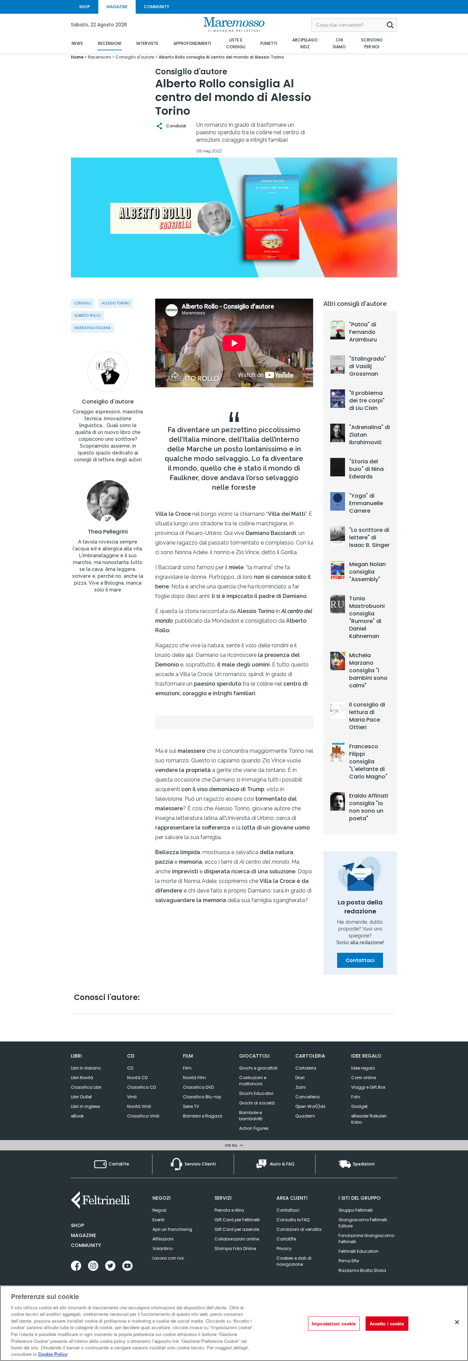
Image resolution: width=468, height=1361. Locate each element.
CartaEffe (286, 1239)
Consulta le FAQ (292, 1220)
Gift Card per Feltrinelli (237, 1220)
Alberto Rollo (87, 315)
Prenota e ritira (229, 1210)
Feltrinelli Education (358, 1251)
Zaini (300, 1087)
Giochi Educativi (256, 1093)
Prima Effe (348, 1261)
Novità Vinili (139, 1106)
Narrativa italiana (92, 327)
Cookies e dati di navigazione (293, 1261)
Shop (77, 1225)
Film (187, 1068)
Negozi (159, 1210)
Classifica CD (141, 1087)
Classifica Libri (86, 1087)
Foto (355, 1097)
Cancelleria (307, 1097)
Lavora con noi (168, 1258)
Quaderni (305, 1116)
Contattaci (360, 960)
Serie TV (191, 1106)
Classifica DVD (198, 1087)
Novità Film (194, 1078)
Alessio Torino (116, 303)
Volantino (162, 1248)
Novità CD (137, 1078)
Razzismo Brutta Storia (362, 1270)
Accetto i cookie (387, 1323)
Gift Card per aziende (236, 1229)
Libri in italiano (86, 1068)
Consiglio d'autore (108, 401)
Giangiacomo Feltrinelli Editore (362, 1223)
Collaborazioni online (236, 1239)
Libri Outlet (81, 1097)
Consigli (82, 303)
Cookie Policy (52, 1354)
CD (130, 1068)
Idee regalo (363, 1068)
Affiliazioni (163, 1239)
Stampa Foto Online (235, 1248)
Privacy (284, 1248)
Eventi (158, 1220)
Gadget (359, 1106)
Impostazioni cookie (334, 1323)
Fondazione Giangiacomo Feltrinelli (366, 1239)
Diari (300, 1078)
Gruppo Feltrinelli (355, 1210)
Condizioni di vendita (298, 1229)
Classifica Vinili (143, 1116)
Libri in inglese (85, 1106)
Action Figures (254, 1128)
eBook (77, 1116)
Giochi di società (257, 1103)
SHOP (84, 7)
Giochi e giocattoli (258, 1068)
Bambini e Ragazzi (202, 1116)
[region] (234, 1323)
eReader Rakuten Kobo (369, 1119)
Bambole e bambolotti (250, 1116)
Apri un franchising (172, 1229)
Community (86, 1245)
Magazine (83, 1235)
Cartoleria (305, 1068)
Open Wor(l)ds (310, 1106)
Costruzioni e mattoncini (252, 1081)
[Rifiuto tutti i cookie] (457, 1322)
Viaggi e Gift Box (368, 1087)
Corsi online (363, 1078)
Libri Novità (82, 1078)
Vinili (132, 1097)
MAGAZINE (117, 7)
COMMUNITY (156, 7)
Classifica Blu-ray (202, 1097)
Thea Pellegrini (108, 532)
